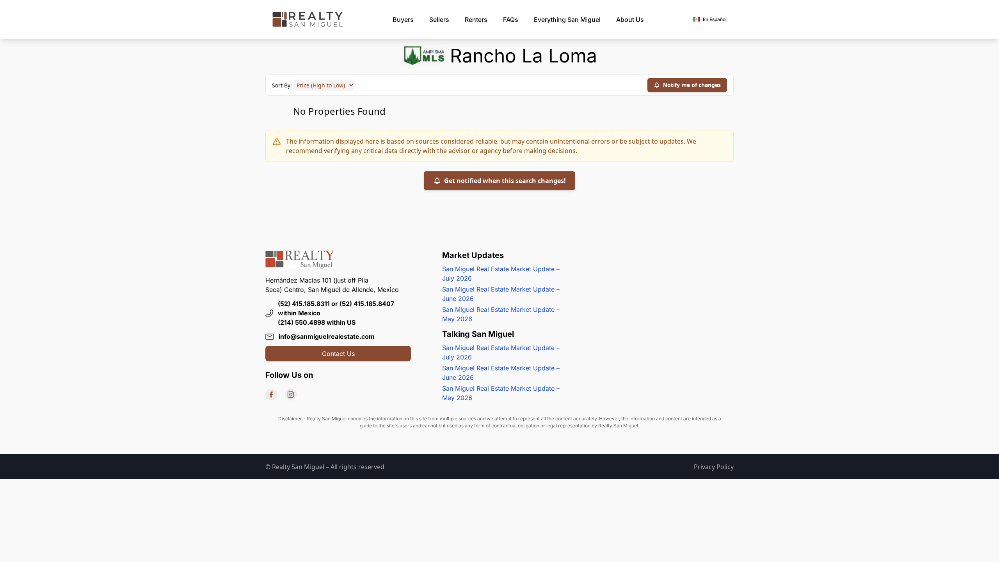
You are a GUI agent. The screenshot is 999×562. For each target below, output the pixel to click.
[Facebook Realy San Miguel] (271, 394)
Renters (476, 19)
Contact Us (338, 353)
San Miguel (567, 19)
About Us (630, 19)
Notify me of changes (692, 85)
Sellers (439, 19)
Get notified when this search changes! (505, 180)
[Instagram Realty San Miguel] (291, 394)
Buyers (403, 19)
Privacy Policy (714, 466)
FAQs (510, 19)
